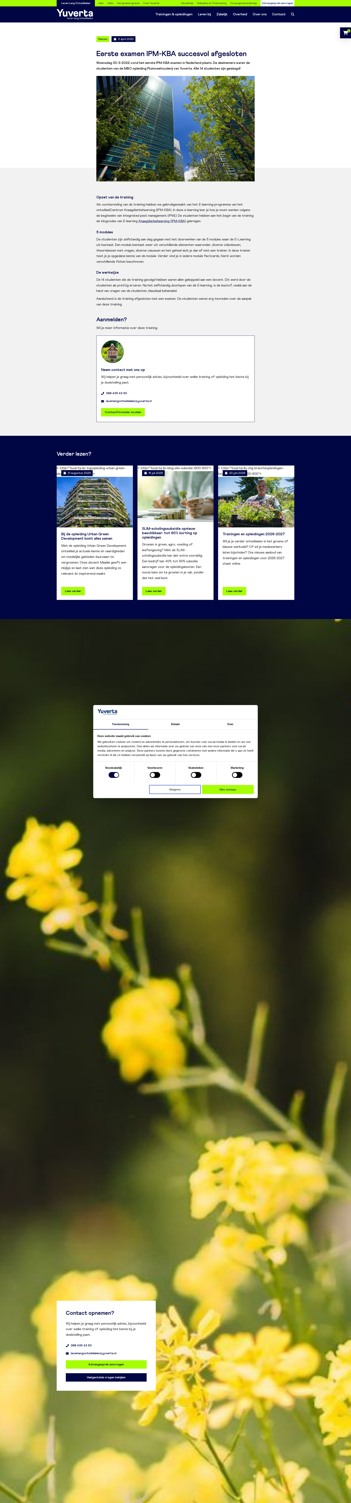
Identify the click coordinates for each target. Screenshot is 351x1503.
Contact (279, 14)
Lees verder (73, 591)
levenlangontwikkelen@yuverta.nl (129, 401)
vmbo (110, 3)
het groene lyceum (128, 3)
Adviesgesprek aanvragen (277, 3)
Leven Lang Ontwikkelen (75, 3)
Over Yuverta (151, 3)
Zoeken (292, 14)
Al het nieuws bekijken (276, 453)
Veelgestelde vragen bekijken (106, 1377)
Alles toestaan (227, 789)
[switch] (155, 775)
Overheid (240, 14)
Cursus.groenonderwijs (243, 3)
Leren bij (204, 14)
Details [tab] (175, 723)
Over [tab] (230, 723)
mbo (101, 3)
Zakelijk (221, 14)
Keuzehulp (187, 3)
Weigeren (175, 789)
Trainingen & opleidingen (174, 14)
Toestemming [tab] (120, 723)
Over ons (260, 14)
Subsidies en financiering (212, 3)
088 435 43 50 (116, 393)
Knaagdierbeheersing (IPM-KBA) (162, 221)
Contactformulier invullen (123, 412)
